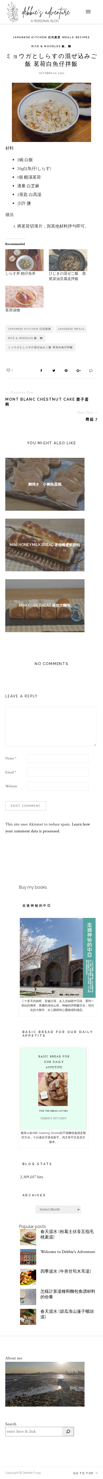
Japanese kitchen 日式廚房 (37, 37)
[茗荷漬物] (24, 297)
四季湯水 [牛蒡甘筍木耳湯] (65, 1271)
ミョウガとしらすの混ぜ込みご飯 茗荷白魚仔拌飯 (40, 347)
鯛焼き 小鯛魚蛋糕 (45, 484)
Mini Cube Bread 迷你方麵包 (45, 605)
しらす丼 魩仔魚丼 (20, 273)
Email (10, 772)
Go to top (84, 1473)
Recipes (83, 37)
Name (10, 758)
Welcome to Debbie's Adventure (67, 1252)
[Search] (68, 1431)
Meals (68, 37)
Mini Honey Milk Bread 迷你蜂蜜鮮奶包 (45, 545)
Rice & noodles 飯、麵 (51, 46)
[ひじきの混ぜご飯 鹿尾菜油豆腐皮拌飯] (68, 260)
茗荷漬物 (12, 310)
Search (10, 1424)
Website (11, 786)
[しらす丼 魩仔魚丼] (24, 260)
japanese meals (71, 328)
